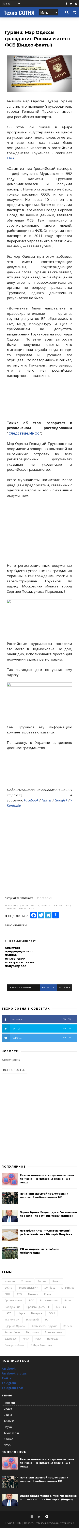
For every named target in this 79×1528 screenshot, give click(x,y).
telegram (41, 1037)
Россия (42, 1281)
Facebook (31, 800)
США (8, 1294)
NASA (26, 1338)
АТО (19, 1294)
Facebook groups (14, 1373)
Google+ (61, 800)
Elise (10, 158)
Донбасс (49, 1287)
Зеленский (32, 1319)
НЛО (38, 1338)
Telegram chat (12, 1388)
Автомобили (12, 1332)
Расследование (49, 1300)
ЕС (46, 1319)
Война (9, 1287)
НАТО (8, 1313)
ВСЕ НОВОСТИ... (14, 1070)
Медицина (32, 1332)
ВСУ (31, 1300)
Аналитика (67, 1287)
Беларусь (37, 1313)
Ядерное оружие (15, 1326)
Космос (67, 1326)
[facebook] (66, 4)
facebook (48, 987)
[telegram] (76, 4)
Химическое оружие (44, 1326)
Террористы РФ (28, 1287)
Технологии (12, 1319)
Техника (61, 1307)
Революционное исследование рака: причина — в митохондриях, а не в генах (47, 1178)
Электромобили (14, 1345)
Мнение (33, 1294)
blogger (64, 987)
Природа (52, 1338)
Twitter (46, 800)
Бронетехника (53, 1332)
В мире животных (41, 1345)
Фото (67, 1300)
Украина (26, 1281)
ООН (52, 1313)
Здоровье (11, 1338)
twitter (41, 1028)
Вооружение (12, 1307)
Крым (47, 1294)
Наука (21, 1313)
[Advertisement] (39, 530)
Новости (10, 1281)
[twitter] (71, 4)
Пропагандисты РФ (38, 1307)
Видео (56, 1281)
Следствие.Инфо (24, 433)
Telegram (9, 1383)
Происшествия (13, 1300)
